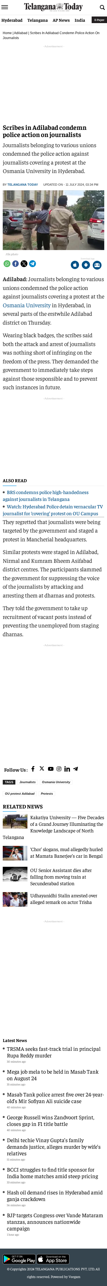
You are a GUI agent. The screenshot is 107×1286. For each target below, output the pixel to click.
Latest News (15, 1040)
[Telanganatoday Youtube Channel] (51, 769)
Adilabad (20, 33)
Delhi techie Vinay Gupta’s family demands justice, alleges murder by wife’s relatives (54, 1146)
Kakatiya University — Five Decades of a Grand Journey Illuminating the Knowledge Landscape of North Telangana (53, 827)
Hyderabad (11, 20)
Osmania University (27, 305)
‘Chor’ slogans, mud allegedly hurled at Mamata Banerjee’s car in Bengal (66, 852)
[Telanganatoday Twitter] (41, 769)
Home (7, 33)
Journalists (27, 782)
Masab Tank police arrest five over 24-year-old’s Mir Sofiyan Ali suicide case (55, 1097)
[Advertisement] (53, 701)
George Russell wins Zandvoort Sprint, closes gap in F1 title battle (50, 1120)
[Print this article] (97, 265)
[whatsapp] (7, 263)
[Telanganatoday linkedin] (67, 769)
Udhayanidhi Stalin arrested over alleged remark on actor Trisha (63, 898)
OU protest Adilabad (20, 793)
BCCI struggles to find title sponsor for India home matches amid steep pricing (52, 1172)
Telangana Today (22, 184)
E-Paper (99, 19)
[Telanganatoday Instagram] (59, 769)
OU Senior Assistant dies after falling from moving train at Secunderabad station (61, 876)
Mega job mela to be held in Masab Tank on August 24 (52, 1074)
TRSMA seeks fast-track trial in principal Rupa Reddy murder (54, 1052)
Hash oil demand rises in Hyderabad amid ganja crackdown (55, 1195)
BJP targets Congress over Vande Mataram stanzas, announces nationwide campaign (55, 1221)
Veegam (74, 1276)
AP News (61, 20)
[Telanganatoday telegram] (75, 769)
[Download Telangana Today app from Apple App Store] (75, 265)
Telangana (37, 20)
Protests (47, 793)
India (80, 20)
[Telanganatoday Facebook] (33, 769)
